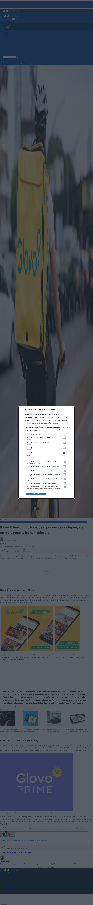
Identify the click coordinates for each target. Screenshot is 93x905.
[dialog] (46, 452)
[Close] (71, 409)
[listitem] (46, 434)
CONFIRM (36, 493)
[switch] (64, 438)
